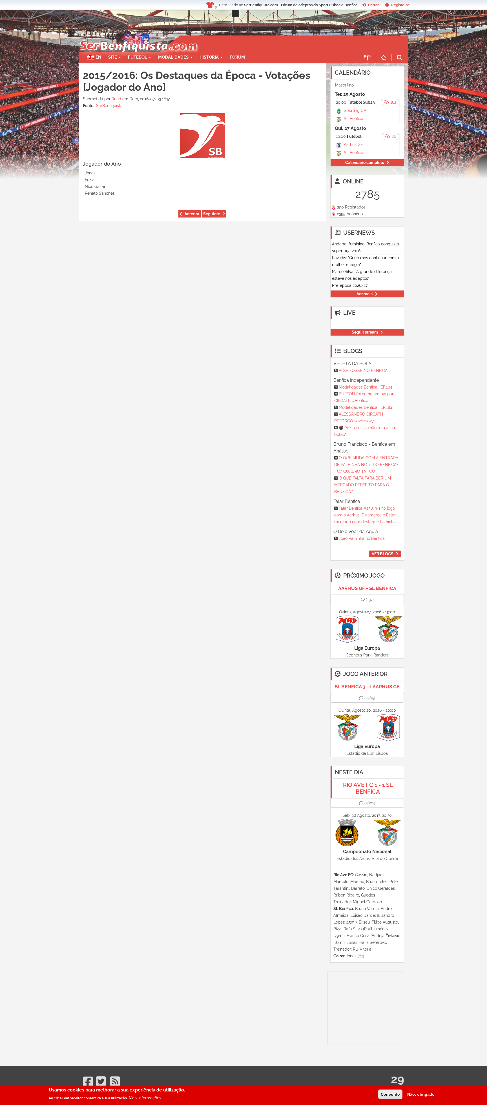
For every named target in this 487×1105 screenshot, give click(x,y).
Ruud (116, 99)
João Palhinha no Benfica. (362, 538)
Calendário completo (364, 162)
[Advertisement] (263, 43)
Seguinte (211, 214)
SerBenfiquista (109, 105)
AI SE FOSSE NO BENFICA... (364, 370)
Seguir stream (365, 332)
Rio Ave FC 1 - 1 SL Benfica (368, 788)
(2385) (369, 698)
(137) (370, 599)
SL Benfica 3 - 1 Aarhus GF (367, 686)
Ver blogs (382, 554)
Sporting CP (355, 110)
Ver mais (365, 294)
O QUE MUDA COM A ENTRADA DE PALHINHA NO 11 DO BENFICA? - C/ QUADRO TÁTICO (366, 465)
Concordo (390, 1094)
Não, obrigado (421, 1094)
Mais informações (145, 1098)
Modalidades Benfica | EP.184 (365, 387)
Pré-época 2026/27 (350, 285)
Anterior (192, 214)
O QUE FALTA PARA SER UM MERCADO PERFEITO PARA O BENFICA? (362, 485)
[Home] (137, 38)
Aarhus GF (353, 144)
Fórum (237, 57)
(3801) (369, 803)
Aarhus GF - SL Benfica (367, 588)
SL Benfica (353, 118)
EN (98, 57)
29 (397, 1079)
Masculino (344, 85)
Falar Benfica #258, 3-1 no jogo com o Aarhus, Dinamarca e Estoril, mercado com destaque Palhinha (366, 515)
